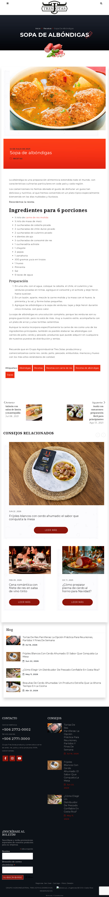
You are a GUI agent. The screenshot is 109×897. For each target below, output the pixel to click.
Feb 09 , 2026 (15, 580)
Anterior (10, 402)
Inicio (37, 28)
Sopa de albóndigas (31, 152)
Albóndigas (25, 368)
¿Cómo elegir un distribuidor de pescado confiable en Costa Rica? (61, 669)
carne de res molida (37, 217)
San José (47, 883)
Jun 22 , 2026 (15, 511)
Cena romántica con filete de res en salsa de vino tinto (23, 588)
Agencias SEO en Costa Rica (81, 888)
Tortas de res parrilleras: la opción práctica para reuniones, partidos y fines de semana (71, 737)
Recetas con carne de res (59, 368)
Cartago (56, 883)
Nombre (6, 851)
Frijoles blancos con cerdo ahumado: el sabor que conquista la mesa (44, 517)
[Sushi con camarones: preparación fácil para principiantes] (75, 412)
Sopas (10, 375)
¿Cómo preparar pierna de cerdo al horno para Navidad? (77, 588)
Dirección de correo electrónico (12, 863)
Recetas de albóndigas (87, 368)
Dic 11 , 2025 (67, 580)
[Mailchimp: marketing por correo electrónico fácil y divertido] (29, 879)
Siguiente (97, 402)
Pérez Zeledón (68, 883)
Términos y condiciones (54, 895)
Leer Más (51, 530)
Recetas (47, 28)
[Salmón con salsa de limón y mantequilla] (34, 412)
